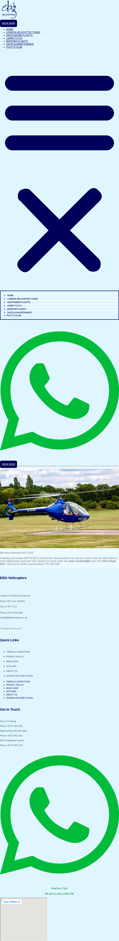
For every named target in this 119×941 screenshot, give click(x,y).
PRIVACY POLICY (15, 656)
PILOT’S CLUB (14, 47)
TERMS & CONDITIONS (18, 652)
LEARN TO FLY (14, 38)
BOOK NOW (12, 661)
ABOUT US (11, 671)
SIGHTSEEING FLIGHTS (19, 35)
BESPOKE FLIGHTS (17, 41)
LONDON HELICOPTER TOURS (23, 32)
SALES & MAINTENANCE (20, 44)
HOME (9, 29)
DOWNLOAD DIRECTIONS (19, 676)
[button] (59, 171)
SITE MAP (11, 666)
